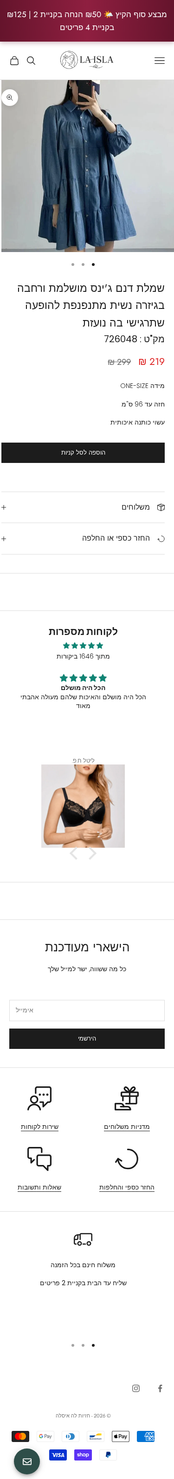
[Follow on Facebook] (160, 1388)
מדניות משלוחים (127, 1126)
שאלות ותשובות (39, 1187)
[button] (76, 853)
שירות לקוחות (39, 1126)
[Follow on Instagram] (136, 1388)
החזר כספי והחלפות (127, 1187)
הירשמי (87, 1038)
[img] (83, 645)
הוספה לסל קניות (83, 452)
